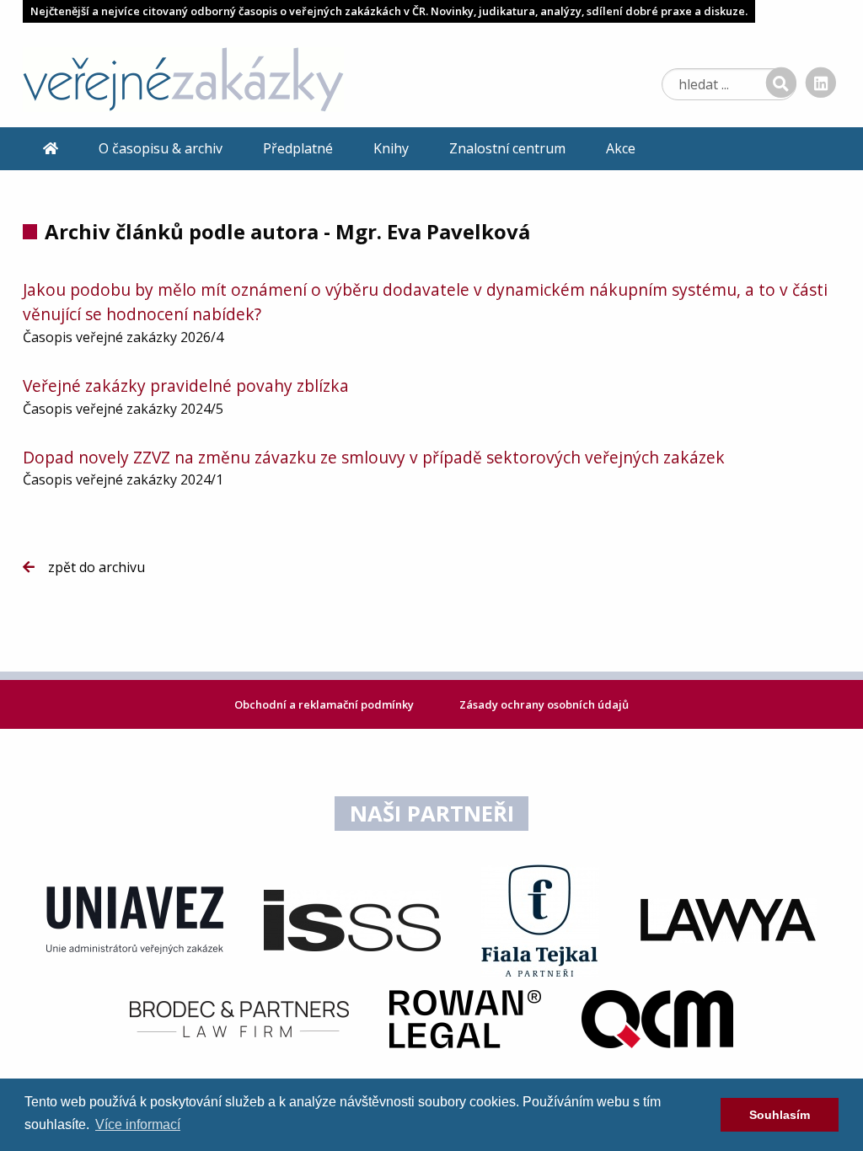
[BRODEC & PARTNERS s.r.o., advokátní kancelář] (239, 1018)
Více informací (137, 1124)
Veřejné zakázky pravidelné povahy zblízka (186, 385)
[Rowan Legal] (465, 1018)
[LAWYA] (728, 919)
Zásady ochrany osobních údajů (544, 704)
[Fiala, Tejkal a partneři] (540, 919)
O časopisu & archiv (160, 148)
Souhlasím (779, 1115)
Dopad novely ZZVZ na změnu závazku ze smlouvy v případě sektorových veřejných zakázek (374, 457)
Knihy (391, 148)
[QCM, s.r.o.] (657, 1018)
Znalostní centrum (507, 148)
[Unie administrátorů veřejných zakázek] (134, 919)
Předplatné (298, 148)
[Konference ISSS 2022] (352, 919)
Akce (620, 148)
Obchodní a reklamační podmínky (325, 704)
